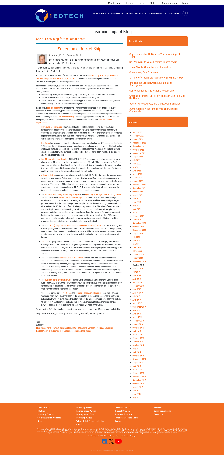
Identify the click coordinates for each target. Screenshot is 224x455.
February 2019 (138, 286)
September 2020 (139, 230)
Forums (118, 421)
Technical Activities (123, 407)
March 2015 (137, 334)
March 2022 (137, 174)
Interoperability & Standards (47, 331)
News (142, 3)
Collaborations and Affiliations (49, 418)
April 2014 (136, 352)
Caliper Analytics (48, 175)
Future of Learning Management (85, 328)
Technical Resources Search (126, 418)
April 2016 (136, 314)
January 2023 (137, 139)
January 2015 (137, 341)
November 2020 (139, 223)
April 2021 (136, 209)
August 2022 (137, 156)
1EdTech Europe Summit (46, 78)
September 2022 (139, 153)
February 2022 (138, 177)
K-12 (65, 293)
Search (185, 14)
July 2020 (136, 237)
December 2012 (139, 376)
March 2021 (137, 212)
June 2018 (136, 289)
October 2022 (138, 150)
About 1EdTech (43, 407)
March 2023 (137, 132)
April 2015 (136, 331)
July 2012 (136, 390)
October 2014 (138, 345)
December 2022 (139, 143)
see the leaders (53, 108)
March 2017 (137, 303)
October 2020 (138, 226)
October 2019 (138, 265)
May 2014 (136, 348)
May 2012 (136, 397)
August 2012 (137, 387)
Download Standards (123, 414)
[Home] (59, 15)
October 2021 (138, 191)
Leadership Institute (84, 407)
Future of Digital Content (61, 328)
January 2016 (137, 324)
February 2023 (138, 136)
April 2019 (136, 279)
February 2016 (138, 321)
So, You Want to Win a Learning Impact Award (153, 62)
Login (185, 3)
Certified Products (134, 13)
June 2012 (136, 394)
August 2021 (137, 195)
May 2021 (136, 205)
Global (153, 3)
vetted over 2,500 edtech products (73, 197)
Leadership (173, 13)
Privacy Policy (129, 450)
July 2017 (136, 296)
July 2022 (136, 160)
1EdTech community (66, 116)
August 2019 (137, 268)
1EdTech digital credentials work (58, 280)
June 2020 (136, 240)
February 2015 (138, 338)
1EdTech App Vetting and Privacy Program (62, 194)
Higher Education (106, 328)
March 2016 (137, 317)
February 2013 (138, 373)
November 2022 (139, 146)
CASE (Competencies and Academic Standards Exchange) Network (76, 225)
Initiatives (41, 411)
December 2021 (139, 184)
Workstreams (100, 13)
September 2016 (139, 307)
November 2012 (139, 380)
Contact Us (158, 414)
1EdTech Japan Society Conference (103, 75)
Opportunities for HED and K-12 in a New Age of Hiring (154, 55)
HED (69, 293)
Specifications (169, 3)
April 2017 (136, 300)
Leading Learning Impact (81, 331)
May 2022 (136, 167)
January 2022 (137, 181)
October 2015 (138, 328)
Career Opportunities (162, 411)
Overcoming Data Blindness (143, 72)
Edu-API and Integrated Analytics (54, 159)
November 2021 (139, 188)
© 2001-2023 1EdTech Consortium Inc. (102, 450)
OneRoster (45, 143)
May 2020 (136, 244)
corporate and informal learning (88, 293)
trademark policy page (128, 436)
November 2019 (139, 261)
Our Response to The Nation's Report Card (151, 90)
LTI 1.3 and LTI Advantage (51, 127)
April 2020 (136, 247)
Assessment (46, 328)
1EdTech (44, 241)
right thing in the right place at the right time (103, 194)
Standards (116, 13)
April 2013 (136, 366)
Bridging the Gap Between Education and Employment (150, 84)
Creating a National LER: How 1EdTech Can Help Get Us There (157, 97)
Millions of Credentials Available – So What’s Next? (156, 77)
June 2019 (136, 275)
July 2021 (136, 198)
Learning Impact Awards (86, 411)
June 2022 (136, 163)
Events (130, 3)
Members (158, 407)
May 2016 (136, 310)
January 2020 (137, 258)
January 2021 (137, 219)
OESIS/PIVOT (72, 78)
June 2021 (136, 202)
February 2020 (138, 254)
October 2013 (138, 356)
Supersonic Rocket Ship (79, 49)
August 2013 (137, 362)
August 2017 (137, 293)
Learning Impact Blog (85, 414)
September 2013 (139, 359)
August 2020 (137, 233)
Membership (114, 3)
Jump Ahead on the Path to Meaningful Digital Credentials (153, 110)
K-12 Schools (65, 331)
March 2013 (137, 369)
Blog (38, 328)
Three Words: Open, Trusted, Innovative (150, 67)
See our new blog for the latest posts (60, 39)
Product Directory (122, 411)
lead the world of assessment (71, 257)
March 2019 (137, 282)
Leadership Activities (45, 414)
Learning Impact (156, 13)
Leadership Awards (84, 418)
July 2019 (136, 272)
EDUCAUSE (61, 78)
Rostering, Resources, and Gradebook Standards (154, 103)
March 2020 (137, 251)
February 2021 (138, 216)
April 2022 (136, 171)
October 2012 (138, 383)
